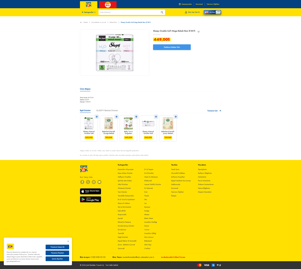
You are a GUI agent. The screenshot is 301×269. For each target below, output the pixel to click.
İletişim (173, 196)
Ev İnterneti (148, 188)
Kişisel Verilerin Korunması (181, 180)
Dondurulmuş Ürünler (126, 226)
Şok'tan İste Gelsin (125, 180)
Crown (146, 229)
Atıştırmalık (122, 214)
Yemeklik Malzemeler (126, 196)
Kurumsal (174, 188)
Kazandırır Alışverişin (126, 169)
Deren (146, 226)
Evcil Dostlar (149, 173)
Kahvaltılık (122, 211)
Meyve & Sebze (124, 203)
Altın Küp (147, 244)
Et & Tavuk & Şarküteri (126, 199)
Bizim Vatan (148, 218)
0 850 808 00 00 (98, 257)
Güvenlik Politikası (178, 173)
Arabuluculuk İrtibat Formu (173, 257)
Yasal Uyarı (175, 169)
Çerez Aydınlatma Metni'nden (26, 257)
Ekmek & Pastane (124, 222)
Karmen (147, 207)
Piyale (146, 196)
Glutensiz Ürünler (124, 188)
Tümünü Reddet (57, 253)
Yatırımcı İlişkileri (177, 192)
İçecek (120, 218)
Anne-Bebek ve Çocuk (98, 22)
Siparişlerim (202, 169)
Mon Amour (148, 237)
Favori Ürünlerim (204, 180)
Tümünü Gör (212, 111)
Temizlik (121, 233)
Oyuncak (121, 248)
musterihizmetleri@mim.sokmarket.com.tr (138, 257)
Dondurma (122, 229)
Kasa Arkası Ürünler (125, 173)
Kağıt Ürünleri (123, 237)
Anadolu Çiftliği (150, 233)
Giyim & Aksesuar (151, 177)
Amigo (146, 211)
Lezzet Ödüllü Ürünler (152, 184)
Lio (145, 203)
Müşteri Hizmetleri (204, 192)
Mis (145, 199)
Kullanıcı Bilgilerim (205, 173)
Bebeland (148, 241)
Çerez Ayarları (57, 259)
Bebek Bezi (113, 22)
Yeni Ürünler (122, 192)
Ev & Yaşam (148, 169)
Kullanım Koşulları (178, 177)
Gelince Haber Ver (172, 47)
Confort (147, 248)
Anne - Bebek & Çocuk (126, 244)
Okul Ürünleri (123, 184)
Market (85, 22)
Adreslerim (202, 177)
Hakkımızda (175, 184)
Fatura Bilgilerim (204, 188)
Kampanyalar (187, 4)
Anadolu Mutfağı (150, 222)
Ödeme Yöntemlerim (206, 184)
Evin (145, 192)
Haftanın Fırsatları (124, 177)
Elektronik (148, 180)
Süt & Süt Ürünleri (124, 207)
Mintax (146, 214)
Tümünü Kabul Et (57, 247)
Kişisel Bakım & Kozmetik (127, 241)
